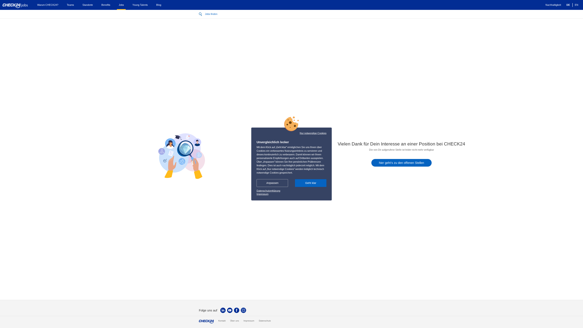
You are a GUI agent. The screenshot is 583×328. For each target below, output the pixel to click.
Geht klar (310, 182)
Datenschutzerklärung (268, 191)
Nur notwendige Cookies (313, 133)
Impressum (262, 194)
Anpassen (272, 182)
